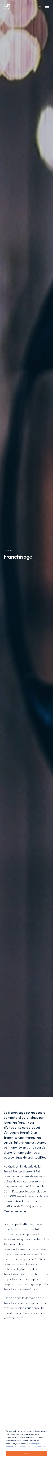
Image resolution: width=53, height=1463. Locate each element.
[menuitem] (7, 6)
